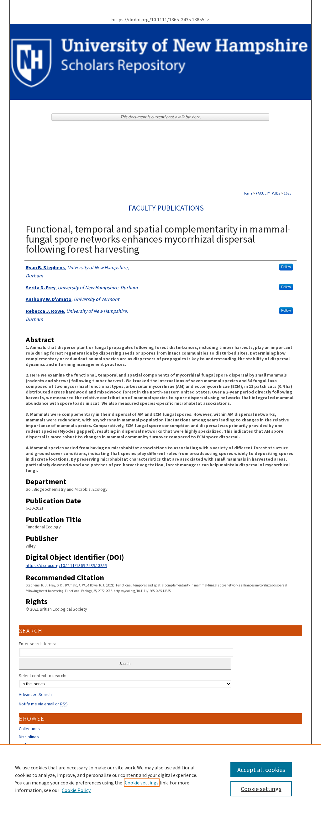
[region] (160, 778)
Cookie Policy (76, 790)
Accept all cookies (261, 769)
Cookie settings (142, 782)
